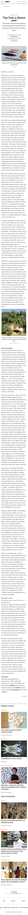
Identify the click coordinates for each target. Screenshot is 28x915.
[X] (9, 893)
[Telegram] (17, 893)
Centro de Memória (24, 907)
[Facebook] (7, 893)
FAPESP (1, 907)
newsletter (19, 1)
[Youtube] (19, 893)
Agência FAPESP (7, 907)
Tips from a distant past (14, 19)
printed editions (24, 1)
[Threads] (15, 893)
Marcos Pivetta (14, 36)
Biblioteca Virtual (15, 907)
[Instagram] (10, 893)
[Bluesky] (13, 893)
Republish (7, 6)
